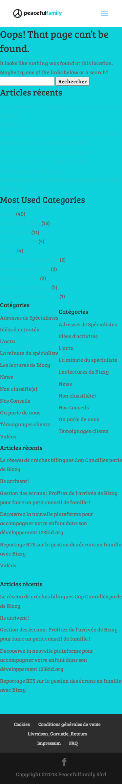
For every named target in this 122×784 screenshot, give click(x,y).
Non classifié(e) (18, 241)
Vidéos (8, 250)
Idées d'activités (19, 277)
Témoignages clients (25, 268)
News (6, 376)
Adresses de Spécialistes (29, 296)
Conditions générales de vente (69, 724)
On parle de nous (20, 222)
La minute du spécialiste (29, 259)
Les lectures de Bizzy (25, 287)
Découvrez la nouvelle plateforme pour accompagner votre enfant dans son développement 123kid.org (46, 161)
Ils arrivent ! (14, 124)
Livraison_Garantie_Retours (57, 733)
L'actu (7, 213)
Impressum (49, 743)
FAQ (73, 743)
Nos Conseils (15, 232)
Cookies (22, 724)
